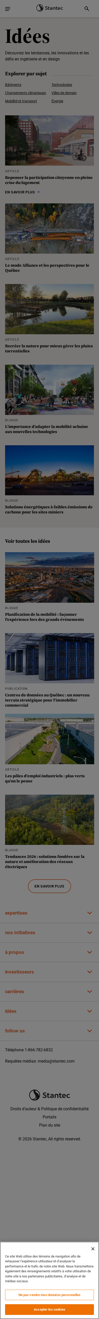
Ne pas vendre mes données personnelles (50, 1295)
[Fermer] (92, 1248)
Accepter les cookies (49, 1309)
